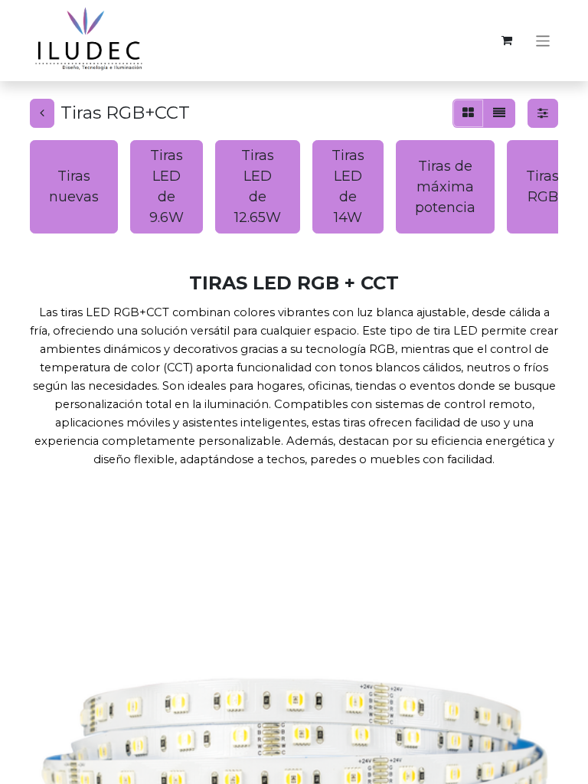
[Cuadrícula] (468, 113)
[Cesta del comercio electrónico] (506, 40)
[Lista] (499, 113)
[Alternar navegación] (543, 40)
